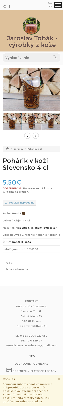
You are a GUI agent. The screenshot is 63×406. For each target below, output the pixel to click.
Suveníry (19, 149)
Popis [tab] (9, 262)
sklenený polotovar (44, 227)
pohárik (17, 241)
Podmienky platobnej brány (34, 370)
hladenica (22, 227)
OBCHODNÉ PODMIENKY (31, 363)
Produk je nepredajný (20, 202)
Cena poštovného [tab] (16, 269)
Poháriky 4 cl (34, 149)
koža (27, 241)
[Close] (58, 379)
